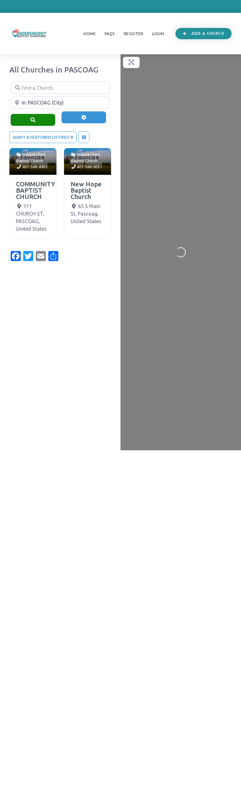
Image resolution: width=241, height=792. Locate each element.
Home (89, 33)
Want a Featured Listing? (42, 137)
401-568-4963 (34, 166)
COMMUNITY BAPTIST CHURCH (35, 190)
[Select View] (83, 137)
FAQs (109, 33)
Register (133, 33)
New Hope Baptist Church (86, 190)
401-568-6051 (89, 166)
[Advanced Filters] (84, 117)
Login (158, 33)
